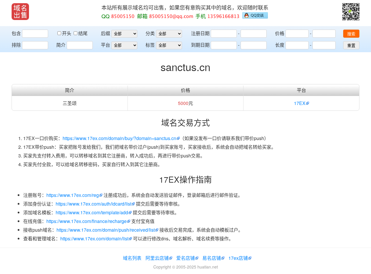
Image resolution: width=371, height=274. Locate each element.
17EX (299, 103)
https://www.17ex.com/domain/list (94, 238)
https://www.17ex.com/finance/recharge (86, 221)
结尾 (83, 33)
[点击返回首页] (20, 11)
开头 (67, 33)
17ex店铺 (238, 258)
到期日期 (200, 44)
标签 (150, 44)
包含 (16, 33)
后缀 (105, 33)
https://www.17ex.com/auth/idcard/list (93, 203)
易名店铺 (211, 258)
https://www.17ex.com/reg (72, 195)
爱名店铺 (185, 258)
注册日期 (200, 33)
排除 (16, 44)
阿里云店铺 (157, 258)
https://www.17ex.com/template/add (92, 212)
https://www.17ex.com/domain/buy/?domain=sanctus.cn (119, 138)
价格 (279, 33)
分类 (150, 33)
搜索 (351, 34)
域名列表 (132, 258)
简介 (61, 44)
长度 (279, 44)
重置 (351, 45)
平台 (105, 44)
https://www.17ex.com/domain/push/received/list (106, 229)
